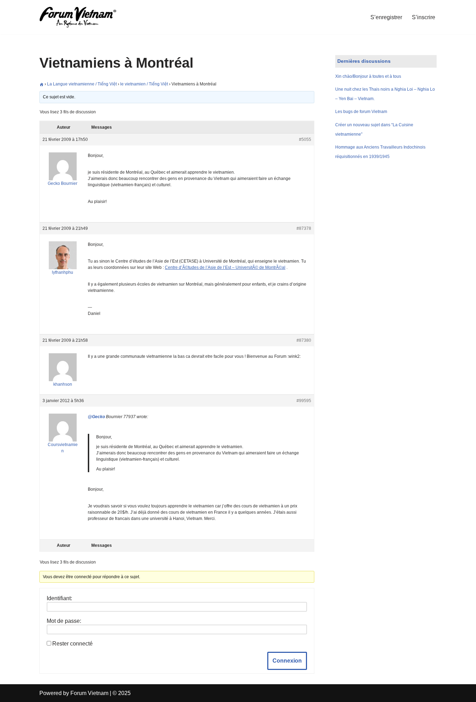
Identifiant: (59, 598)
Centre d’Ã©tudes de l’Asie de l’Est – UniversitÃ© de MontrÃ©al (225, 267)
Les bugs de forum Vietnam (361, 111)
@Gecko (96, 416)
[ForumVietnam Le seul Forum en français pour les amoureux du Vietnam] (82, 17)
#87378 (304, 228)
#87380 (304, 340)
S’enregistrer (386, 17)
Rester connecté (72, 644)
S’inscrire (423, 17)
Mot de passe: (64, 621)
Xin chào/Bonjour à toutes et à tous (368, 76)
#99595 (304, 400)
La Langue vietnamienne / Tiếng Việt (82, 84)
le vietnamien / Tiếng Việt (144, 84)
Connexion (287, 661)
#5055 (305, 139)
